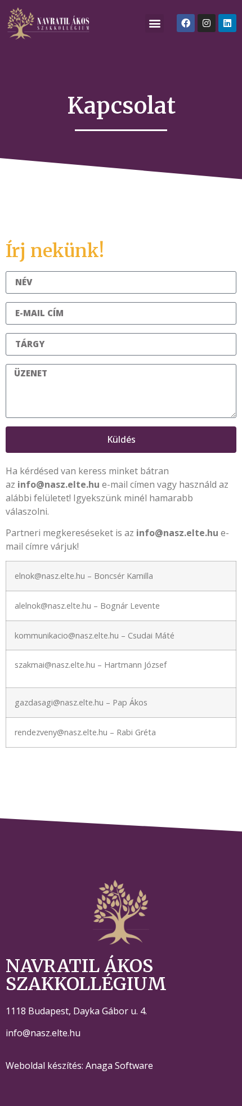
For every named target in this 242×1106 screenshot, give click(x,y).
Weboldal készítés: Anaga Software (79, 1065)
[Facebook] (186, 23)
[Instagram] (207, 23)
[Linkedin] (227, 23)
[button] (154, 23)
